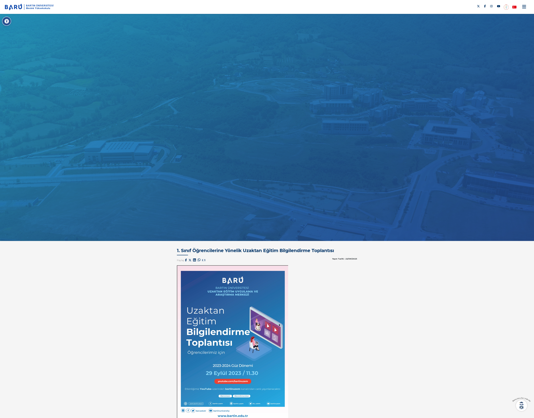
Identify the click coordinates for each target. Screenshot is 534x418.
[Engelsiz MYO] (506, 7)
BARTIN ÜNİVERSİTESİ (40, 5)
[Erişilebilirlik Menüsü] (6, 21)
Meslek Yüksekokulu (38, 8)
